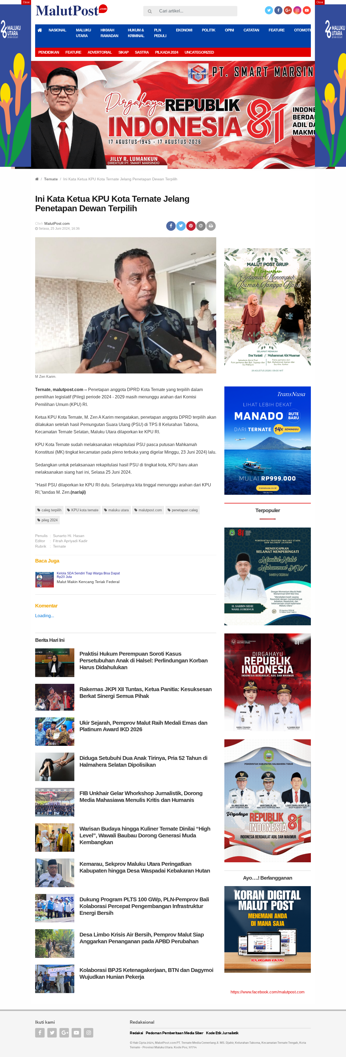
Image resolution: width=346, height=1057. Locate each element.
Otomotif (303, 30)
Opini (229, 30)
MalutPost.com (57, 223)
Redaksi (136, 1033)
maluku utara (118, 510)
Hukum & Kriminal (136, 33)
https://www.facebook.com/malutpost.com (268, 992)
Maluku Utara (83, 33)
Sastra (142, 52)
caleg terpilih (51, 510)
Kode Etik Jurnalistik (222, 1033)
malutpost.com (150, 510)
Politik (208, 30)
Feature (276, 30)
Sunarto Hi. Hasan (68, 536)
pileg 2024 (50, 520)
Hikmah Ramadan (109, 33)
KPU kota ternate (84, 510)
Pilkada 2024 (166, 52)
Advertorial (100, 52)
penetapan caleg (185, 510)
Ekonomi (184, 30)
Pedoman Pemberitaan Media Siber (175, 1033)
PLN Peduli (160, 33)
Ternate (51, 179)
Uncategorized (199, 52)
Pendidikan (48, 52)
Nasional (57, 30)
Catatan (251, 30)
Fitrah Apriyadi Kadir (70, 541)
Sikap (123, 52)
